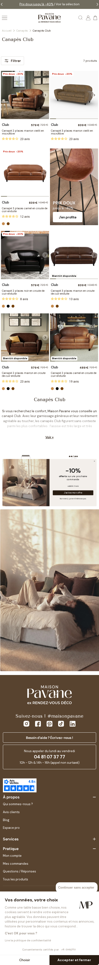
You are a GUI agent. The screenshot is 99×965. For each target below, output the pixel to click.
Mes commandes (15, 864)
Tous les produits (15, 879)
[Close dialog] (94, 461)
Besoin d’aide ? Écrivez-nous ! (49, 738)
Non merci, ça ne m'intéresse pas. (73, 498)
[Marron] (8, 223)
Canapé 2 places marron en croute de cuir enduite (23, 374)
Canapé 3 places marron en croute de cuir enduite (72, 292)
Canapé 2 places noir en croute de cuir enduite (23, 292)
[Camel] (3, 223)
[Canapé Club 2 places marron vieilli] (25, 95)
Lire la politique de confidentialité (28, 940)
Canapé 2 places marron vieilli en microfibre (23, 132)
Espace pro (11, 828)
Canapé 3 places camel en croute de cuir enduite (24, 210)
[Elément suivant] (45, 95)
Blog (6, 820)
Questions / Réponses (19, 871)
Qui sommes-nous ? (18, 804)
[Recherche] (81, 18)
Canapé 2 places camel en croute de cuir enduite (73, 374)
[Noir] (8, 306)
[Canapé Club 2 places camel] (74, 337)
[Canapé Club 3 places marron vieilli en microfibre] (74, 95)
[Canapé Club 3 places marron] (74, 255)
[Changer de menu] (4, 17)
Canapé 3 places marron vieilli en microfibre (72, 132)
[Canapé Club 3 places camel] (25, 172)
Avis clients (11, 812)
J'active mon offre (73, 492)
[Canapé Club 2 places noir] (25, 255)
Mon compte (12, 856)
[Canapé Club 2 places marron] (25, 337)
